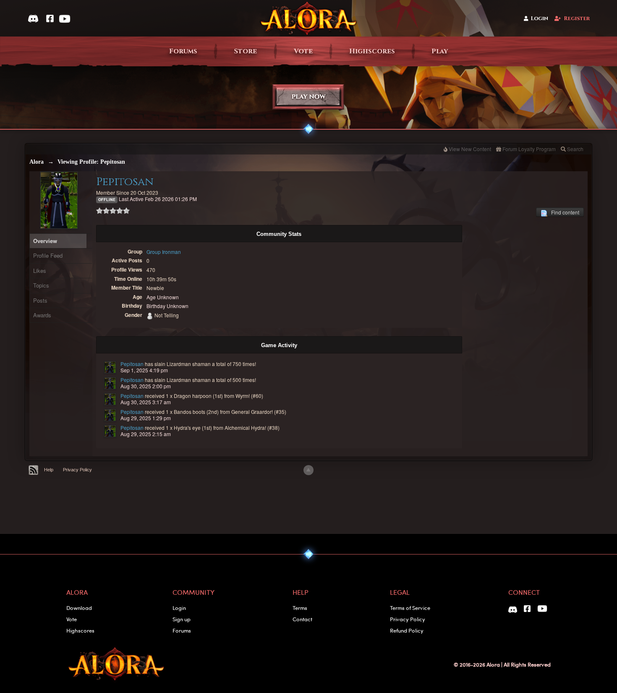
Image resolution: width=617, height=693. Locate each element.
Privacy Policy (77, 469)
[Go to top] (308, 470)
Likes (39, 271)
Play (439, 51)
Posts (40, 300)
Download (79, 608)
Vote (303, 51)
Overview (45, 241)
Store (245, 51)
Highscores (372, 51)
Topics (41, 285)
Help (48, 469)
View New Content (470, 148)
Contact (302, 619)
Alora (36, 162)
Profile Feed (48, 255)
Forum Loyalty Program (529, 148)
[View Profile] (110, 367)
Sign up (182, 619)
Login (539, 18)
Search (575, 148)
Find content (563, 212)
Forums (183, 51)
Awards (42, 315)
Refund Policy (407, 630)
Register (577, 18)
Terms (300, 608)
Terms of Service (410, 608)
